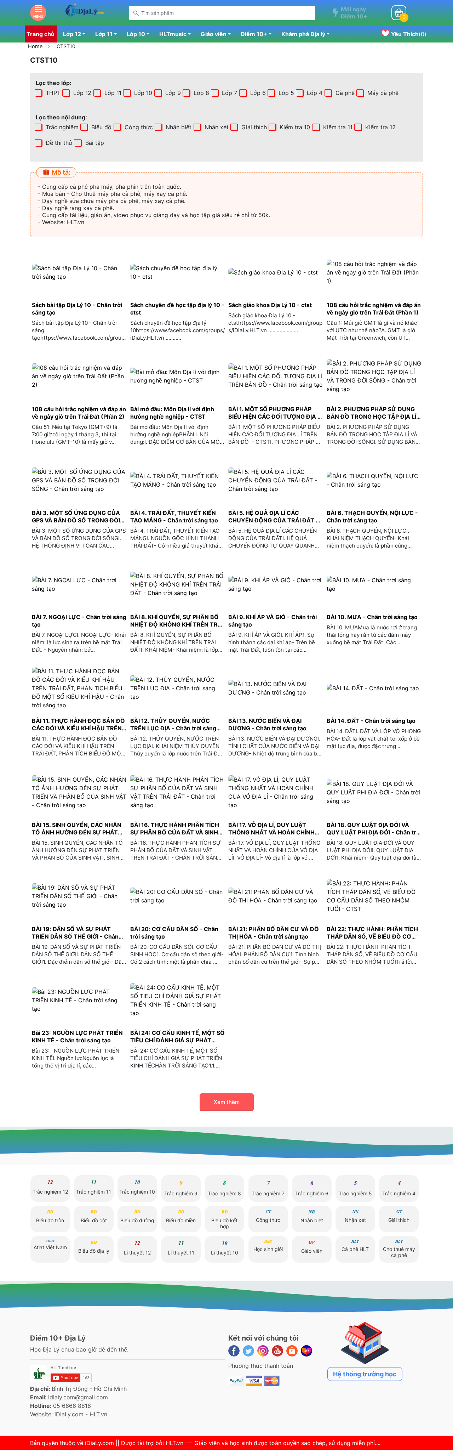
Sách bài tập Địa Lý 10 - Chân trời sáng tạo (77, 308)
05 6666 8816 (72, 1405)
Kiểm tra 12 (379, 127)
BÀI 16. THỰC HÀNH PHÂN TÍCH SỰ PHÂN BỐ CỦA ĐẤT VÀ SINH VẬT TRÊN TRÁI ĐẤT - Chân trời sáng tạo (174, 828)
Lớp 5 (285, 92)
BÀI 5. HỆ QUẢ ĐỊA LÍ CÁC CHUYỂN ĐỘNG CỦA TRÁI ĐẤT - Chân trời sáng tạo (273, 516)
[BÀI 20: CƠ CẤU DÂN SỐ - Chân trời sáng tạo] (177, 896)
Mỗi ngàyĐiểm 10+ (354, 13)
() (408, 34)
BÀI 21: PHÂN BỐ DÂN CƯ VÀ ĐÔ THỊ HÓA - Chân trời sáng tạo (273, 932)
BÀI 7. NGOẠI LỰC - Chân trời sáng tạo (79, 620)
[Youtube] (277, 1350)
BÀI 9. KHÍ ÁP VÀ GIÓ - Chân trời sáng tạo (272, 620)
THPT (52, 92)
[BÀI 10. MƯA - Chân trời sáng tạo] (374, 584)
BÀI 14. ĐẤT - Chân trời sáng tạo (371, 720)
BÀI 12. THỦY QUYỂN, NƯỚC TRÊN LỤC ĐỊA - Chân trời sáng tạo (173, 724)
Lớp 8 (200, 92)
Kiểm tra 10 (294, 127)
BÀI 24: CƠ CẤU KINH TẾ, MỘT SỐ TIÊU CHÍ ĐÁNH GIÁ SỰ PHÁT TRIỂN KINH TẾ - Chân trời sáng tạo (177, 1036)
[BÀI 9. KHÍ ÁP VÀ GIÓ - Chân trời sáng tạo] (275, 584)
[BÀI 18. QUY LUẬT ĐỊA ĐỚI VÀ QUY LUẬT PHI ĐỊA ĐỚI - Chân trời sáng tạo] (374, 792)
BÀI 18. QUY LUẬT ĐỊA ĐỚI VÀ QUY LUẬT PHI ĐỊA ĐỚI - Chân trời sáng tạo (374, 828)
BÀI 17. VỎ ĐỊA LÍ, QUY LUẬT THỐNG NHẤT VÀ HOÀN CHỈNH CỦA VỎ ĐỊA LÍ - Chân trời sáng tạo (271, 828)
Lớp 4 (313, 92)
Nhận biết (177, 127)
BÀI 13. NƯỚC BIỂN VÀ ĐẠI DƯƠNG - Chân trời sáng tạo (267, 724)
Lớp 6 (257, 92)
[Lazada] (306, 1350)
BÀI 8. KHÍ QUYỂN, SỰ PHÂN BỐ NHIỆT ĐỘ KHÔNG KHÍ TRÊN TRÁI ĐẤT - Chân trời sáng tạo (176, 620)
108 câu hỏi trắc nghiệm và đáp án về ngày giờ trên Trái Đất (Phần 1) (374, 308)
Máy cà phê (382, 92)
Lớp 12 (72, 34)
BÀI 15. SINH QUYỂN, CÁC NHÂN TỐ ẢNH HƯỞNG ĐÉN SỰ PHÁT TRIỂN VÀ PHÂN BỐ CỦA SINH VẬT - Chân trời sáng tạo (76, 828)
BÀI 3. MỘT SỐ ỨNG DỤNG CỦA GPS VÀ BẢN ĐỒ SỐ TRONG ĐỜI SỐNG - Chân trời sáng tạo (76, 516)
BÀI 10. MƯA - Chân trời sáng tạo (372, 617)
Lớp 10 (136, 34)
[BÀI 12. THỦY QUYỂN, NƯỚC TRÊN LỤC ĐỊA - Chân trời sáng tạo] (177, 688)
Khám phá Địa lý (303, 34)
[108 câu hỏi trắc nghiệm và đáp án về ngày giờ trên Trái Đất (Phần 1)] (374, 272)
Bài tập (74, 142)
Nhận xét (216, 127)
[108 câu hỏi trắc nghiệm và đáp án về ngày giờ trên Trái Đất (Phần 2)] (79, 376)
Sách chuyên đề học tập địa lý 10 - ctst (177, 308)
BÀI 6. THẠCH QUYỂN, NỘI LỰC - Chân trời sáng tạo (372, 516)
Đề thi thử (58, 142)
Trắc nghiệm (61, 127)
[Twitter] (248, 1350)
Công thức (138, 127)
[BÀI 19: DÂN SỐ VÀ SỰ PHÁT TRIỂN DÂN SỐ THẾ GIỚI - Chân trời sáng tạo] (79, 896)
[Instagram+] (263, 1350)
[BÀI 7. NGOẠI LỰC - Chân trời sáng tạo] (79, 584)
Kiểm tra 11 (336, 127)
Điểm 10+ (254, 34)
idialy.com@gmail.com (78, 1397)
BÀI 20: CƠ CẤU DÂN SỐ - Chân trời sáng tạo (174, 932)
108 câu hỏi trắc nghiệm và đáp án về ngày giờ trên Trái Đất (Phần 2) (79, 413)
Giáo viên (213, 34)
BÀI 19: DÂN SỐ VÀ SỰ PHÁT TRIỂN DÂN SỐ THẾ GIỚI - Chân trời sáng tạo (75, 932)
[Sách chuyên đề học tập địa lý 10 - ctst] (177, 272)
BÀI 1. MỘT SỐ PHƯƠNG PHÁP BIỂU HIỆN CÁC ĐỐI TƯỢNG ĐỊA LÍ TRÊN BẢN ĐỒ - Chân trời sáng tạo (275, 413)
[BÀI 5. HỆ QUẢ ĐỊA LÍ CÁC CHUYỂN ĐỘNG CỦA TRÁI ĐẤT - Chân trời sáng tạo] (275, 480)
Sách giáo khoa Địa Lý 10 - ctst (270, 304)
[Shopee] (292, 1350)
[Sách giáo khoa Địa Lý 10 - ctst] (275, 272)
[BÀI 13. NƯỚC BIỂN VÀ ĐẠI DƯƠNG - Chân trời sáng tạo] (275, 688)
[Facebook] (234, 1350)
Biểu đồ (100, 127)
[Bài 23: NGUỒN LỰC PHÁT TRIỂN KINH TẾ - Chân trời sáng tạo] (79, 1000)
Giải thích (253, 127)
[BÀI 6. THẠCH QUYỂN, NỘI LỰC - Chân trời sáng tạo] (374, 480)
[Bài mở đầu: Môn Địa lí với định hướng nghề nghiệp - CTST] (177, 376)
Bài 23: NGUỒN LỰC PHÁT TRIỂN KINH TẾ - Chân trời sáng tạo (77, 1036)
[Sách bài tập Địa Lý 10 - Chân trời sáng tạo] (79, 272)
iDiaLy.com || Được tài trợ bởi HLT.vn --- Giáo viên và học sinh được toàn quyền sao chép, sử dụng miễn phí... (232, 1442)
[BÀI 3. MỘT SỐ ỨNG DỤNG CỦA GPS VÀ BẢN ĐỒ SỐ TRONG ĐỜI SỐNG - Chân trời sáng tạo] (79, 480)
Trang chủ (41, 34)
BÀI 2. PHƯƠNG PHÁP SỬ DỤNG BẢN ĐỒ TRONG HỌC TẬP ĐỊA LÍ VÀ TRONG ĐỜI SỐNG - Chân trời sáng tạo (372, 413)
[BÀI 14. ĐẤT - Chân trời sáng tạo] (374, 688)
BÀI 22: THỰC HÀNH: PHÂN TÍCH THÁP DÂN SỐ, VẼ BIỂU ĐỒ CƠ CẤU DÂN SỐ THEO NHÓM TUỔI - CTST (373, 932)
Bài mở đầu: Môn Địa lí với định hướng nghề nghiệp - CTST (172, 413)
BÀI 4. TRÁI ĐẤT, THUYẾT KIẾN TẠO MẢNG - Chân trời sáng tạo (174, 516)
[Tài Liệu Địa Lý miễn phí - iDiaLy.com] (84, 12)
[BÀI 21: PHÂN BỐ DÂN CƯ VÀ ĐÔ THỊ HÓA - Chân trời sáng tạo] (275, 896)
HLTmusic (173, 34)
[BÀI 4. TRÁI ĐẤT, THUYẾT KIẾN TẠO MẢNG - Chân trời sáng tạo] (177, 480)
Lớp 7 (228, 92)
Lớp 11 (104, 34)
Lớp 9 (172, 92)
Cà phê (344, 92)
